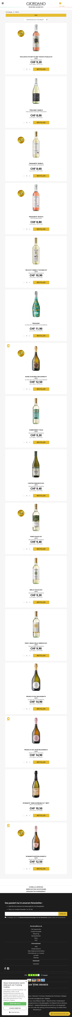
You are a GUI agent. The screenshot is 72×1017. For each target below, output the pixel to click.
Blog (36, 938)
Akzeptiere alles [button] (15, 1003)
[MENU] (2, 3)
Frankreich (57, 996)
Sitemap (36, 957)
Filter (36, 15)
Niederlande (49, 996)
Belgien (64, 996)
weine (17, 12)
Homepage (9, 12)
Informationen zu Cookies (36, 953)
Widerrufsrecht (36, 949)
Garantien (36, 964)
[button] (15, 1012)
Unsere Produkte (36, 931)
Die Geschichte (36, 929)
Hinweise (12, 1000)
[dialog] (15, 997)
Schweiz (42, 996)
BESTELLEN (41, 69)
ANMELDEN (62, 914)
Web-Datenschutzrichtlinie (36, 951)
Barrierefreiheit (36, 936)
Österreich (35, 996)
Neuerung (36, 934)
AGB (36, 946)
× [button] (26, 981)
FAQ (36, 940)
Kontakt (36, 955)
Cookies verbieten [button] (15, 1008)
